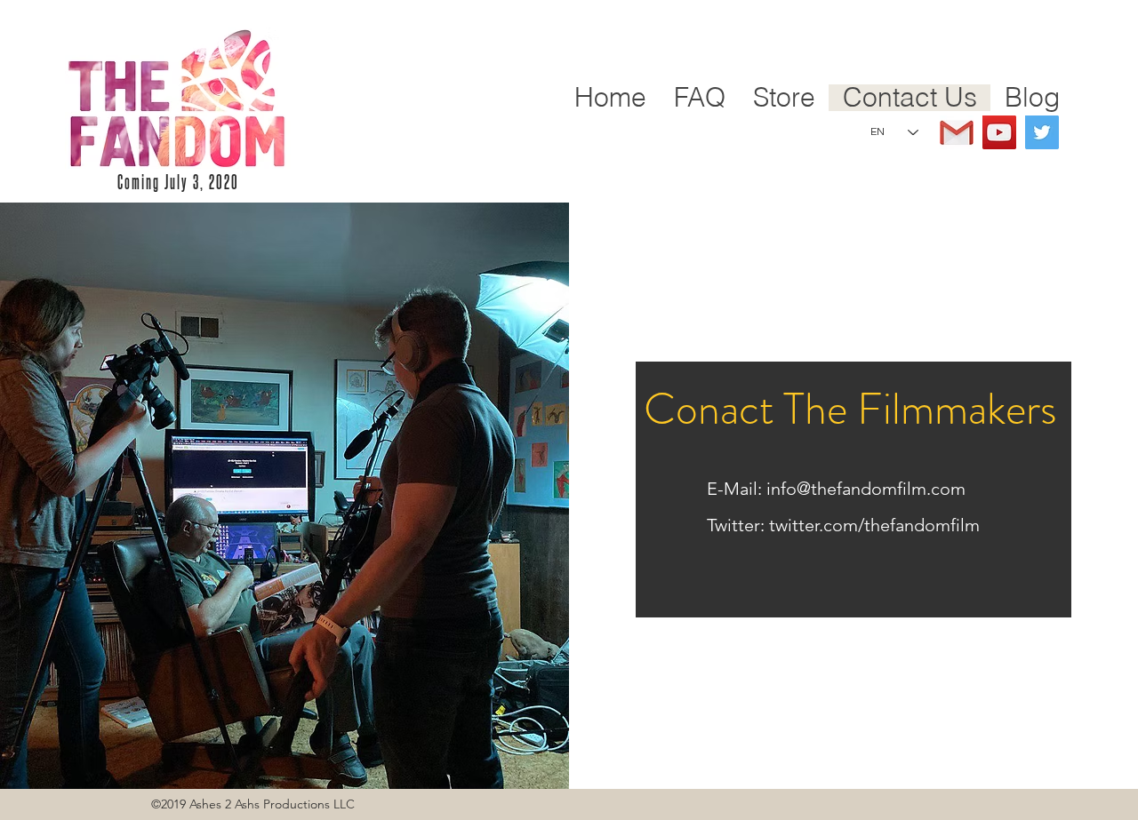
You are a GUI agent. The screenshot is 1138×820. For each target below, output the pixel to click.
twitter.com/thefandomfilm (874, 525)
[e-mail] (957, 132)
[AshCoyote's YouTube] (999, 132)
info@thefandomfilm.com (866, 488)
